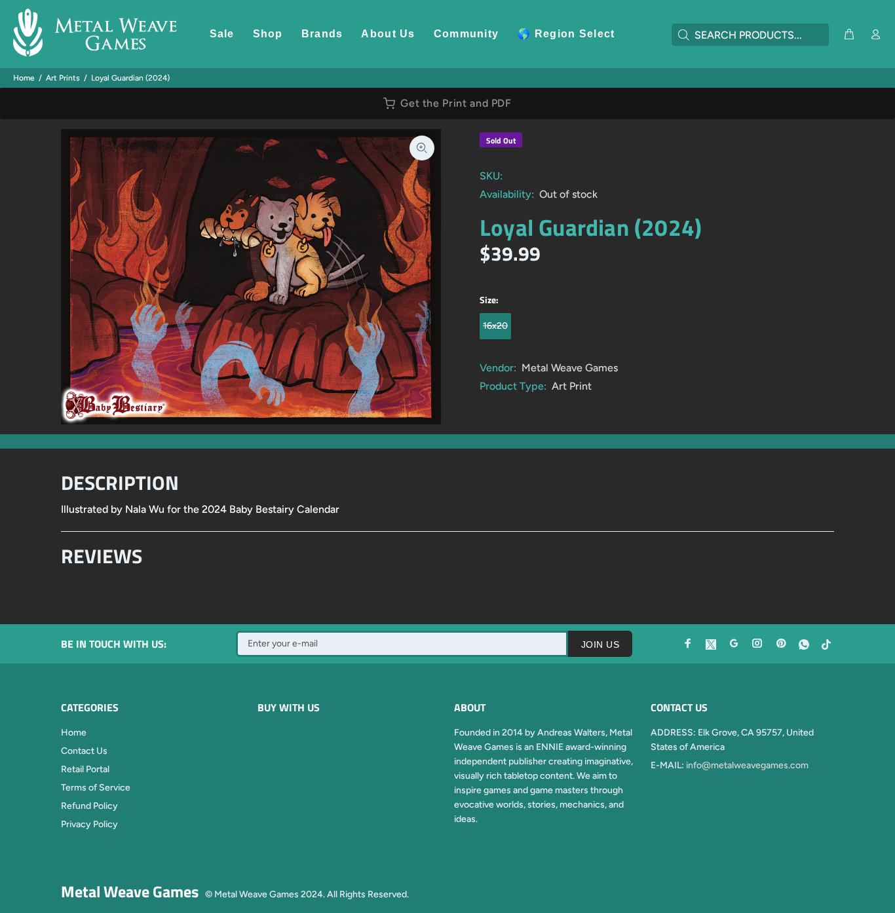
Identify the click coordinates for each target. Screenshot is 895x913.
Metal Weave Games (570, 368)
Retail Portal (85, 769)
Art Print (572, 386)
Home (24, 78)
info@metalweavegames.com (747, 765)
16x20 (495, 325)
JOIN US (600, 644)
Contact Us (84, 750)
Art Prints (63, 78)
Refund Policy (89, 805)
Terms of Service (95, 787)
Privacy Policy (89, 824)
